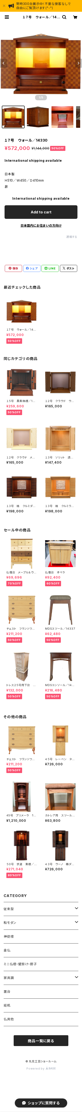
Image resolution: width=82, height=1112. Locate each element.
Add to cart (41, 212)
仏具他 (9, 1019)
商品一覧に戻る (41, 1041)
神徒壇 (9, 936)
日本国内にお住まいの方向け (41, 225)
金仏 (7, 950)
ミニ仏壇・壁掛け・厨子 (20, 964)
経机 (7, 1005)
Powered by (36, 1068)
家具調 (9, 978)
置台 (7, 991)
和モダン (10, 923)
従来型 (9, 909)
